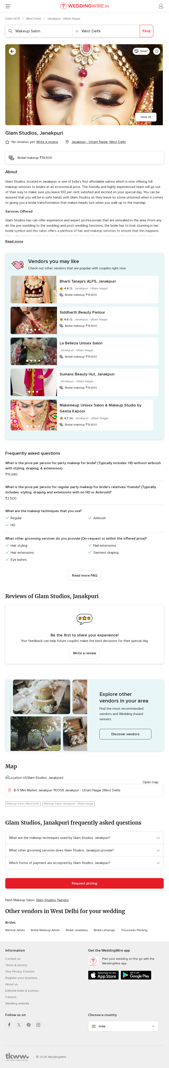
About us (11, 984)
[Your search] (12, 51)
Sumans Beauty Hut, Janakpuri (87, 374)
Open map (150, 782)
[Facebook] (9, 1025)
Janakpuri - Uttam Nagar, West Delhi (99, 142)
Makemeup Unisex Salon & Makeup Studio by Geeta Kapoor (100, 408)
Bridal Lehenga (104, 930)
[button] (84, 634)
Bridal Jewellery (77, 930)
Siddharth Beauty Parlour (82, 312)
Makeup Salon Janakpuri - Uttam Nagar (68, 803)
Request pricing (84, 883)
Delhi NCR (13, 18)
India (102, 1026)
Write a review (84, 653)
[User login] (161, 6)
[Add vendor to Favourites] (156, 51)
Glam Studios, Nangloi (52, 900)
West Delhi (34, 18)
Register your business (21, 978)
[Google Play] (136, 979)
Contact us (12, 959)
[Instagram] (38, 1025)
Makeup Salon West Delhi (23, 803)
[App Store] (103, 979)
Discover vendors (125, 734)
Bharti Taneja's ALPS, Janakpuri (88, 281)
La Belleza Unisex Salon (81, 343)
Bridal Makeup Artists (45, 930)
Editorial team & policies (22, 991)
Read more (14, 241)
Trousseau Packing (134, 930)
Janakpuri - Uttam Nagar (63, 18)
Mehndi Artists (15, 930)
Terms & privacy (16, 965)
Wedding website (17, 1003)
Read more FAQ (84, 575)
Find (146, 31)
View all (145, 117)
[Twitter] (19, 1025)
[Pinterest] (29, 1025)
